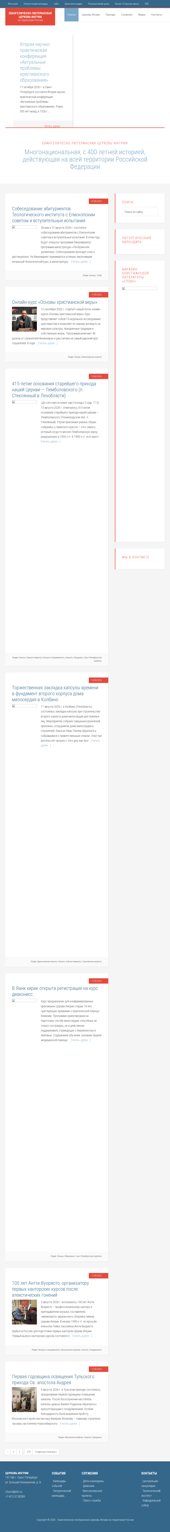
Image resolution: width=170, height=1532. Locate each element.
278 (28, 1451)
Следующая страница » (46, 1451)
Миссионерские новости (92, 357)
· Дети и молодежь (93, 1481)
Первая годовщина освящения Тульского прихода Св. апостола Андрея (53, 1379)
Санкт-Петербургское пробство (89, 1256)
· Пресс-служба (91, 1500)
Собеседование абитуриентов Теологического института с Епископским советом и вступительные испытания (53, 214)
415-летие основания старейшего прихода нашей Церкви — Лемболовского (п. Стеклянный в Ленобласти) (54, 389)
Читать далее (52, 126)
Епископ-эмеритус (34, 657)
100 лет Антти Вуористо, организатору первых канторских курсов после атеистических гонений (50, 1289)
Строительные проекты (92, 961)
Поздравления (95, 1350)
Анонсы (92, 275)
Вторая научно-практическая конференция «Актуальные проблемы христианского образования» (35, 62)
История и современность (53, 657)
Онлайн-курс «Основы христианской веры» (54, 302)
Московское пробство (74, 1437)
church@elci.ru (13, 1491)
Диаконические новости (47, 961)
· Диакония (88, 1486)
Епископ (22, 657)
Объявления (69, 1256)
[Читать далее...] (80, 261)
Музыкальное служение (70, 1350)
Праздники (78, 657)
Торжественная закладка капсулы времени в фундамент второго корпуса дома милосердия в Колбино (55, 693)
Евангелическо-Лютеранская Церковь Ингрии (30, 15)
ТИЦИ (99, 275)
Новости (69, 657)
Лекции (77, 357)
